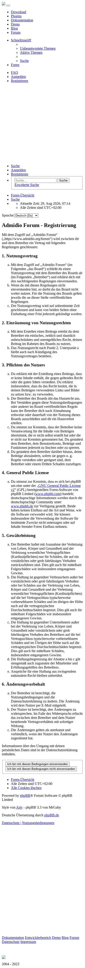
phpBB (25, 795)
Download (18, 12)
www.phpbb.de (22, 506)
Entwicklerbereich (38, 938)
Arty (19, 807)
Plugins (16, 16)
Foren (15, 65)
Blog (14, 28)
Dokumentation (22, 20)
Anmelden (18, 170)
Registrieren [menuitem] (19, 81)
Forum (15, 32)
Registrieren (19, 174)
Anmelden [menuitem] (18, 77)
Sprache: (8, 215)
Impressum (28, 942)
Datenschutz (10, 942)
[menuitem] (38, 48)
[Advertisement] (42, 123)
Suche (15, 166)
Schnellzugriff (21, 40)
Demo (15, 24)
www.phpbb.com (47, 494)
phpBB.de (51, 815)
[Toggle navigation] (8, 5)
